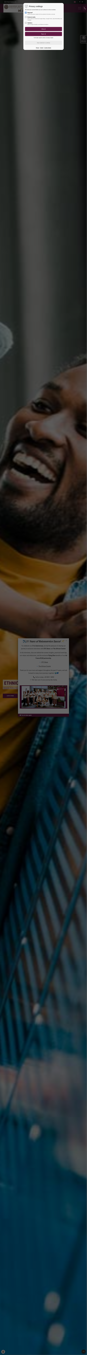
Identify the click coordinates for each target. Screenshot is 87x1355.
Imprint (41, 47)
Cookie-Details (47, 47)
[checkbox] (26, 12)
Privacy (37, 47)
